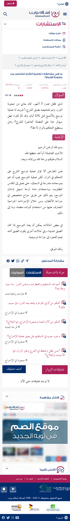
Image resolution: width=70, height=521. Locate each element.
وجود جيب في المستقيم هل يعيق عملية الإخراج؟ (33, 336)
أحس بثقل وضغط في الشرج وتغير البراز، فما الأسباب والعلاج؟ (39, 353)
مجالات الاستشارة (52, 40)
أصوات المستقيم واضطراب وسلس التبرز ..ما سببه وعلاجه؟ (35, 286)
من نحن (19, 479)
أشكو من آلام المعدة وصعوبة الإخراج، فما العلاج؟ (33, 322)
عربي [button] (61, 3)
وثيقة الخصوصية (60, 479)
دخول (10, 3)
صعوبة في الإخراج (15, 312)
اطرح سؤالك (55, 33)
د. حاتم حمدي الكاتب (60, 86)
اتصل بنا (30, 479)
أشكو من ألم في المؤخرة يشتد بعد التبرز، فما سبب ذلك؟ (36, 305)
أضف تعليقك (14, 369)
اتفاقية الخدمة (43, 479)
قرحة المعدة (11, 327)
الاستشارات (49, 24)
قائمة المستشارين (51, 47)
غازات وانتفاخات (15, 294)
